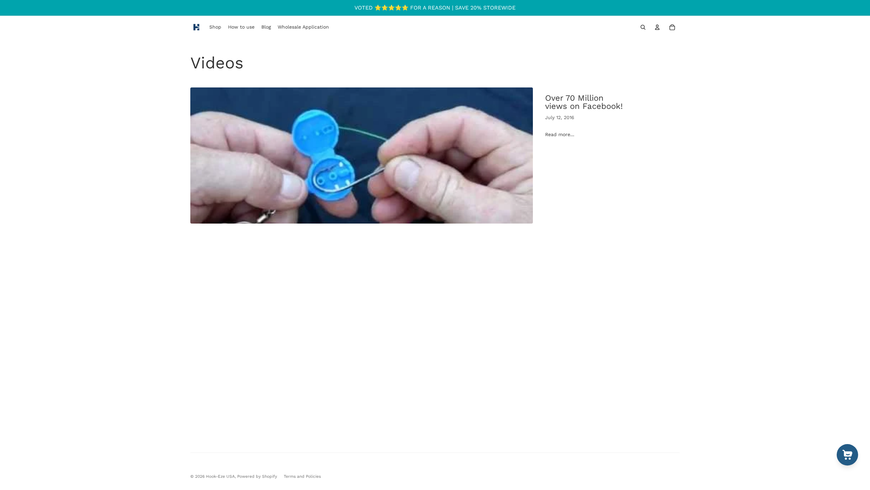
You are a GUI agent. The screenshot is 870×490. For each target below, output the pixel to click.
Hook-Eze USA (220, 476)
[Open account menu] (657, 27)
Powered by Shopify (257, 476)
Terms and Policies (302, 476)
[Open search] (643, 27)
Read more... (559, 134)
